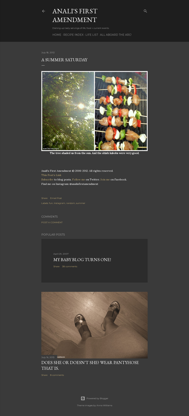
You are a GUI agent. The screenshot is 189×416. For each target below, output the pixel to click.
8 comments (57, 375)
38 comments (69, 266)
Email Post (56, 198)
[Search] (145, 10)
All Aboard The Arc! (115, 34)
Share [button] (44, 198)
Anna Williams (104, 405)
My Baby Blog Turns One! (82, 259)
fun (51, 203)
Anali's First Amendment (74, 15)
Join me (105, 179)
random (70, 203)
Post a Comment (52, 222)
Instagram (59, 203)
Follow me (78, 179)
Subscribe (47, 179)
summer (80, 203)
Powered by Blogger (97, 398)
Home (56, 34)
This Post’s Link (51, 175)
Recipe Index (73, 34)
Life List (91, 34)
